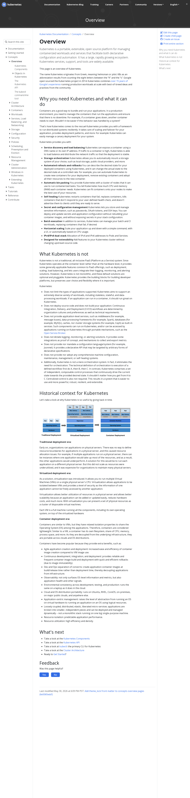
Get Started (59, 654)
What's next (165, 68)
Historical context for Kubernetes (169, 62)
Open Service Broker (55, 333)
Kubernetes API (71, 642)
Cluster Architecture (73, 650)
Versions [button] (157, 4)
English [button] (173, 4)
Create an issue (171, 39)
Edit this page (170, 32)
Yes (44, 674)
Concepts (76, 34)
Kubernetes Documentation (54, 34)
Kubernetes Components (76, 638)
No (55, 674)
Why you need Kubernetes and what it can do (172, 51)
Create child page (172, 35)
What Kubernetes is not (170, 57)
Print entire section (173, 43)
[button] (187, 4)
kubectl (63, 646)
